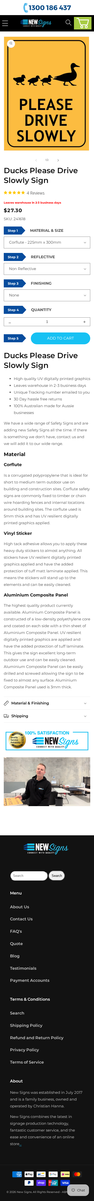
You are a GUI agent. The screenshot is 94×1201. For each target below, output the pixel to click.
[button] (82, 23)
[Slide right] (58, 160)
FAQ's (16, 931)
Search (17, 1013)
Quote (16, 943)
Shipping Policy (26, 1025)
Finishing (41, 283)
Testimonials (23, 968)
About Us (19, 907)
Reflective (43, 256)
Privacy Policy (24, 1049)
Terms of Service (27, 1062)
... (20, 1143)
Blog (15, 956)
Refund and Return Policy (36, 1037)
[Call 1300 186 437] (48, 8)
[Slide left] (36, 160)
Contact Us (21, 919)
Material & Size (46, 230)
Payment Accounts (29, 980)
